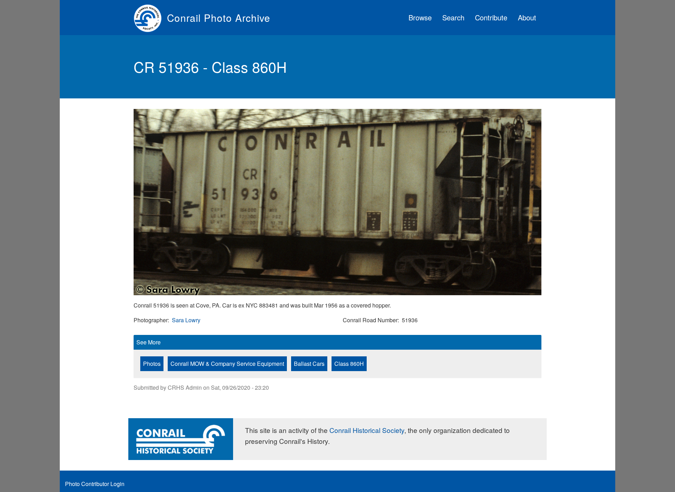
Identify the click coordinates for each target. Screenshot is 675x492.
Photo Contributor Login (94, 484)
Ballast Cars (309, 364)
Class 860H (349, 364)
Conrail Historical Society (366, 430)
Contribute (491, 17)
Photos (152, 364)
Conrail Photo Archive (218, 18)
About (527, 17)
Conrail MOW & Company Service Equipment (227, 364)
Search (453, 17)
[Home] (150, 17)
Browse (420, 17)
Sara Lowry (186, 320)
